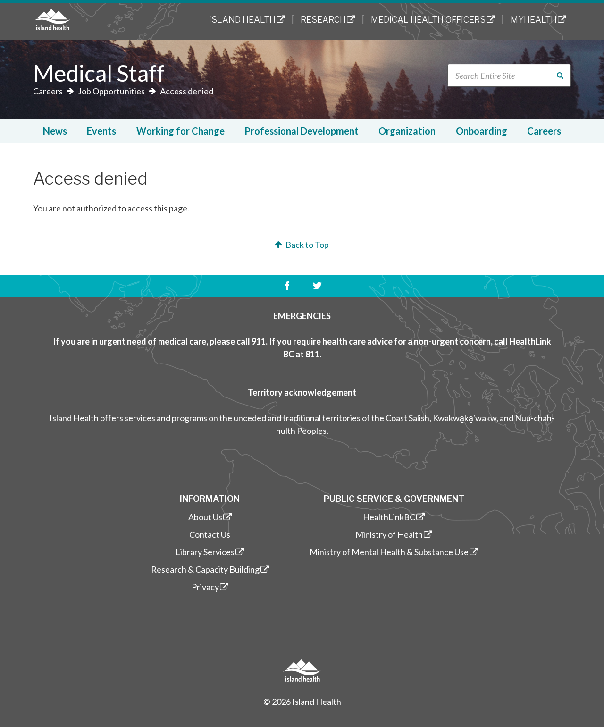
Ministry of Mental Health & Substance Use (389, 552)
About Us (205, 517)
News (55, 130)
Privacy (205, 587)
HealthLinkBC (389, 517)
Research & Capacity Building (205, 569)
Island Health (242, 20)
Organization (407, 130)
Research (323, 20)
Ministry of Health (389, 534)
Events (101, 130)
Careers (48, 91)
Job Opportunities (111, 91)
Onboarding (481, 130)
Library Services (205, 552)
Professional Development (301, 130)
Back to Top (306, 244)
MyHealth (534, 20)
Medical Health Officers (428, 20)
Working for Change (180, 130)
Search (565, 76)
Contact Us (209, 534)
